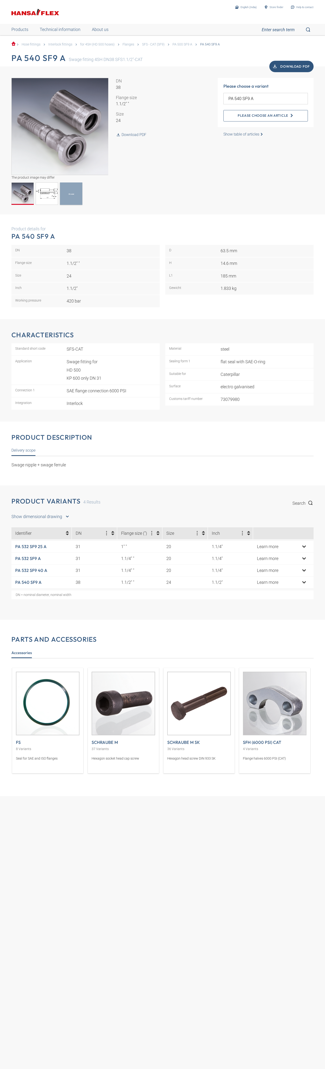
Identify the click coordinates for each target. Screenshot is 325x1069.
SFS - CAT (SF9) (153, 44)
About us (100, 29)
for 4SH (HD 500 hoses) (97, 44)
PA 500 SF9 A (182, 44)
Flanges (128, 44)
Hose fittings (31, 44)
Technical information (60, 29)
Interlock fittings (60, 44)
